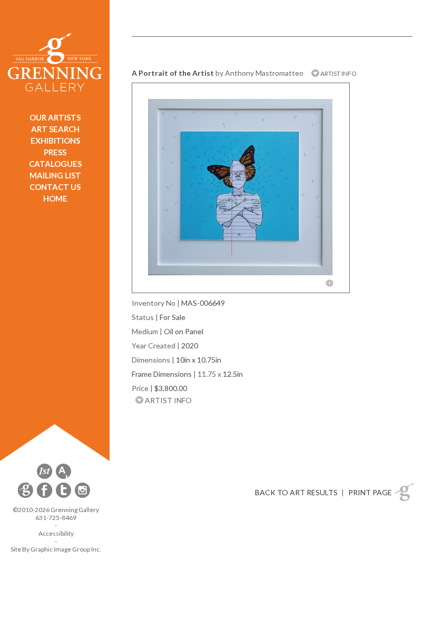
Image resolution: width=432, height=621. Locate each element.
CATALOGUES (55, 163)
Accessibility (56, 533)
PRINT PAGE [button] (370, 492)
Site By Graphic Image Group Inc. (56, 549)
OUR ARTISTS (55, 117)
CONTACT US (55, 187)
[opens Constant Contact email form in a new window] (26, 496)
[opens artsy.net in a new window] (63, 477)
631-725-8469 (55, 518)
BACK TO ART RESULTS (296, 492)
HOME (55, 198)
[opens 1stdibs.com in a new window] (44, 477)
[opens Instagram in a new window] (82, 496)
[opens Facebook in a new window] (45, 496)
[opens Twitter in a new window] (64, 496)
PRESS (55, 152)
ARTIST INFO (338, 73)
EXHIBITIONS (55, 140)
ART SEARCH (55, 129)
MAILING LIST (55, 175)
